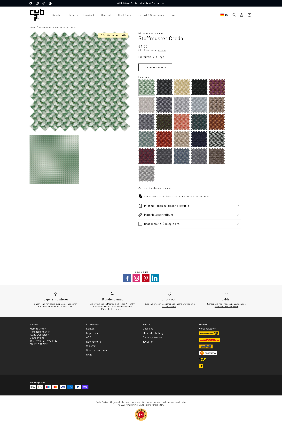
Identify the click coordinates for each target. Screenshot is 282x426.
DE (226, 14)
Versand (162, 50)
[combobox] (224, 15)
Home (33, 27)
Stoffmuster (45, 27)
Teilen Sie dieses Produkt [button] (156, 187)
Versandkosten (149, 402)
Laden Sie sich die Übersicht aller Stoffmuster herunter (176, 196)
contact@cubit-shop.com (226, 306)
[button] (57, 14)
